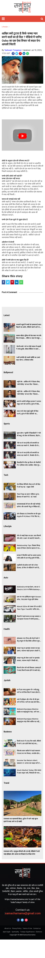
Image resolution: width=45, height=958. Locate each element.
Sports (7, 423)
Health (7, 629)
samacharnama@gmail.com (22, 911)
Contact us (37, 928)
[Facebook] (18, 920)
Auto (6, 577)
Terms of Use (27, 928)
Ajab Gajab (6, 932)
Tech (6, 475)
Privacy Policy (16, 928)
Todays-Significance (27, 932)
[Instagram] (26, 920)
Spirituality (15, 932)
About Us (7, 928)
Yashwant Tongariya (12, 50)
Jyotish (7, 680)
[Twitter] (22, 920)
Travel (6, 783)
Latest (7, 315)
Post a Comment (9, 292)
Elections (39, 932)
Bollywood (8, 372)
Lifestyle (5, 27)
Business (8, 731)
